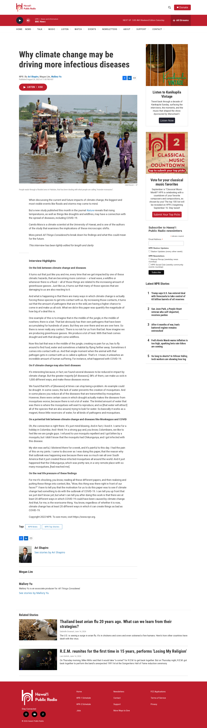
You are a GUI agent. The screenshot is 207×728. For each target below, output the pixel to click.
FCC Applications (158, 692)
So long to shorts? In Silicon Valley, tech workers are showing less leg (169, 358)
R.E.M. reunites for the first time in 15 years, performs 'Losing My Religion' (123, 651)
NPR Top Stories (52, 527)
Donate (183, 7)
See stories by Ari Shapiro (49, 552)
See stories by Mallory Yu (34, 593)
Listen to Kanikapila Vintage (167, 94)
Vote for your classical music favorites (167, 182)
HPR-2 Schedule (83, 704)
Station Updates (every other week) (166, 251)
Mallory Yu (56, 76)
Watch (78, 29)
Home (19, 29)
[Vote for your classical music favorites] (167, 153)
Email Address (156, 239)
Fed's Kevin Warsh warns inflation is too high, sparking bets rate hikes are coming (169, 343)
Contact (117, 698)
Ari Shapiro (33, 76)
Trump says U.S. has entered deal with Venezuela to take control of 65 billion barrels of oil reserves (168, 296)
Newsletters (118, 692)
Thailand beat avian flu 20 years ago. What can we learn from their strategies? (116, 624)
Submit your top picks (167, 214)
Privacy (154, 704)
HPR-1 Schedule (83, 698)
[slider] (32, 20)
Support (117, 704)
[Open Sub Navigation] (33, 29)
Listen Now (167, 120)
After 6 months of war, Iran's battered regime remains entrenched (165, 327)
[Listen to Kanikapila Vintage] (167, 65)
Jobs (78, 711)
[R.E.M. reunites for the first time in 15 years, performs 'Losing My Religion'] (38, 659)
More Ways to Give (121, 711)
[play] (19, 20)
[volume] (28, 20)
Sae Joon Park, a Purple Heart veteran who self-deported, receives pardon (166, 311)
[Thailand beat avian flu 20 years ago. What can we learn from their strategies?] (38, 629)
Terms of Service (158, 698)
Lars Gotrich (64, 656)
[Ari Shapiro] (25, 554)
